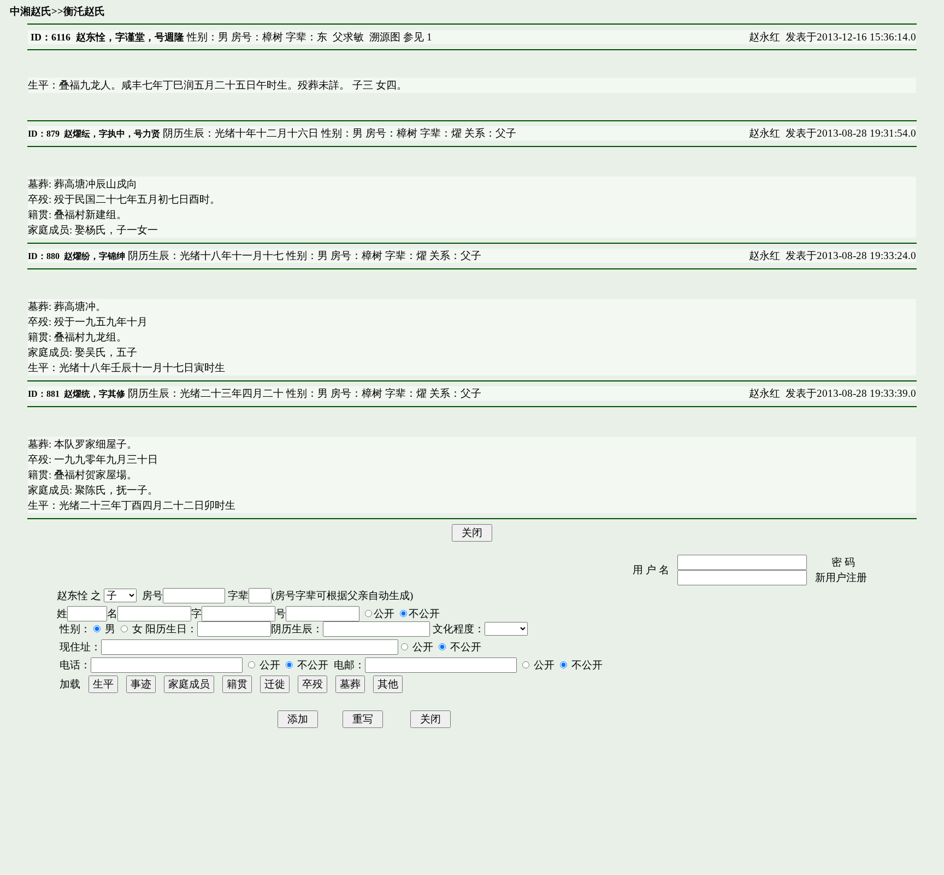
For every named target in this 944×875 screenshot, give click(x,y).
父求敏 (348, 37)
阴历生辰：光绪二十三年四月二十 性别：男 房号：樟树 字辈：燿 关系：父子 (303, 393)
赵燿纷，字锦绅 (94, 256)
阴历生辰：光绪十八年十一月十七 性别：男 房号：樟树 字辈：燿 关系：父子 (303, 255)
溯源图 (384, 37)
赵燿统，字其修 (94, 393)
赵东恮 (72, 595)
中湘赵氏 (30, 11)
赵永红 (764, 37)
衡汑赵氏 (84, 11)
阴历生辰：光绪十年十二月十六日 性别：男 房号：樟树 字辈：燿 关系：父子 (338, 133)
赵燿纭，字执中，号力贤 (112, 133)
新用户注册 (841, 577)
